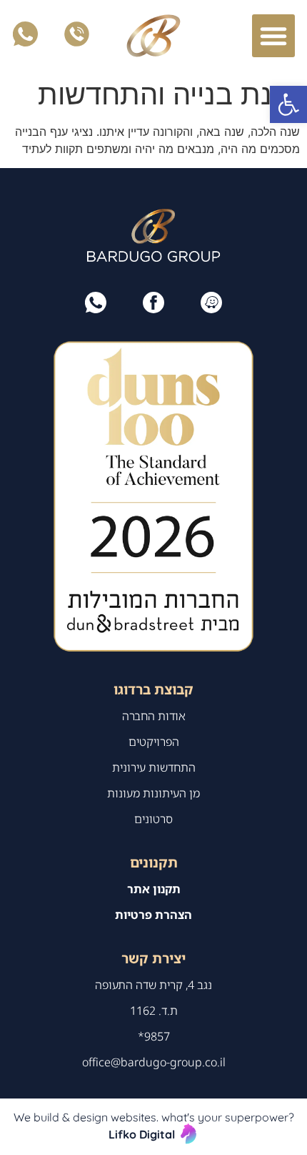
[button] (288, 104)
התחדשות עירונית (154, 767)
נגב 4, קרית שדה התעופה (153, 985)
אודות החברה (154, 716)
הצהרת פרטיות (153, 915)
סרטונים (153, 819)
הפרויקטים (154, 741)
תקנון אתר (154, 889)
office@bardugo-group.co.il (154, 1062)
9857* (154, 1036)
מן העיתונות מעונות (153, 793)
